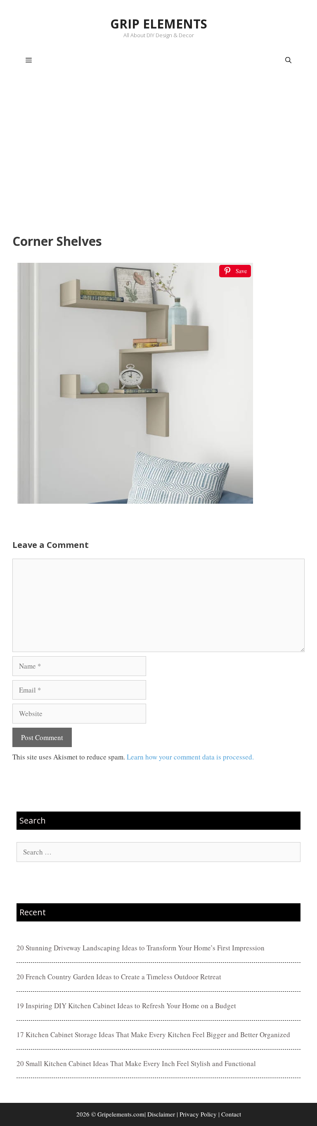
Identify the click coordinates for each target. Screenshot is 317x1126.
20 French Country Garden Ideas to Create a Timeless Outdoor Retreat (119, 976)
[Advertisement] (158, 155)
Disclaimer (161, 1114)
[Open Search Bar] (288, 60)
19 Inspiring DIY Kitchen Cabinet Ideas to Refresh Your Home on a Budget (126, 1005)
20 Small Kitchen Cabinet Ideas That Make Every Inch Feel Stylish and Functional (136, 1063)
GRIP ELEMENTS (158, 23)
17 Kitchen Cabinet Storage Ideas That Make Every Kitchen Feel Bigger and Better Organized (153, 1034)
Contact (231, 1114)
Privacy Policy (198, 1114)
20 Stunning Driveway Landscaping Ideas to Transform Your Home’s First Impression (141, 947)
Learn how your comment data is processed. (190, 757)
